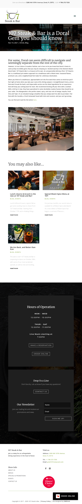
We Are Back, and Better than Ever (22, 248)
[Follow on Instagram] (49, 468)
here (34, 100)
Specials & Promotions (17, 476)
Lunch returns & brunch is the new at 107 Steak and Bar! (23, 195)
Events (18, 198)
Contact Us (41, 392)
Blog (26, 43)
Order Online (41, 354)
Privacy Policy (46, 501)
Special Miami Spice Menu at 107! (57, 195)
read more (14, 215)
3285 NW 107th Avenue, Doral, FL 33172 (40, 2)
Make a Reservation (41, 345)
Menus (10, 473)
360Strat (67, 501)
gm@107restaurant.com (55, 462)
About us (11, 470)
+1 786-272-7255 (64, 2)
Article (22, 43)
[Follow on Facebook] (45, 468)
